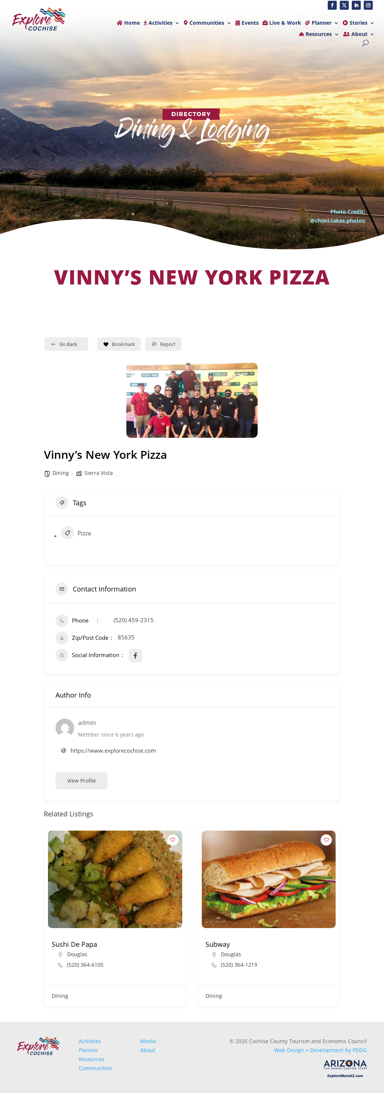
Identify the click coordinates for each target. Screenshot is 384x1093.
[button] (49, 919)
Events (249, 23)
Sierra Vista (98, 472)
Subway (218, 944)
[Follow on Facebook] (332, 5)
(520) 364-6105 (85, 964)
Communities (206, 23)
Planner (321, 23)
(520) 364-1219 (239, 964)
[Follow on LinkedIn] (356, 5)
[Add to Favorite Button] (172, 840)
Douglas (77, 954)
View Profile (81, 780)
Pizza (84, 533)
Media (148, 1041)
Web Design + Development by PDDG (320, 1050)
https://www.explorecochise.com (113, 750)
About (359, 34)
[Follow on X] (344, 5)
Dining (60, 472)
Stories (358, 23)
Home (131, 23)
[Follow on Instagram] (368, 5)
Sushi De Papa (74, 944)
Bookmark (123, 344)
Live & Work (284, 23)
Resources (318, 34)
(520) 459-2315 (134, 620)
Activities (159, 23)
